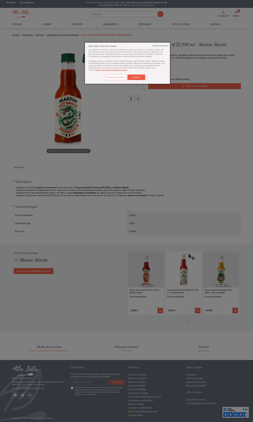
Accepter (136, 77)
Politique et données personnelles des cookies (111, 70)
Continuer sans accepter (160, 45)
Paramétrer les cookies (116, 77)
